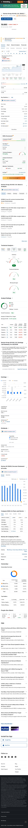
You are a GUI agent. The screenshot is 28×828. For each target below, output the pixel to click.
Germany (25, 559)
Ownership (12, 48)
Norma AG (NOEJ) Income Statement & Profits (12, 467)
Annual (2, 474)
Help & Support (4, 769)
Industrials (24, 554)
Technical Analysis (7, 245)
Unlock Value (23, 83)
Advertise (3, 766)
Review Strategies (8, 40)
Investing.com (3, 236)
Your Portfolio (18, 769)
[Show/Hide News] (9, 51)
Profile (7, 48)
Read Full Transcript (22, 369)
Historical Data (19, 48)
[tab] (3, 250)
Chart (8, 45)
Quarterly (8, 474)
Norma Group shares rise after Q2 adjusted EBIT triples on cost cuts (13, 234)
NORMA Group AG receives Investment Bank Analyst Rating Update (12, 200)
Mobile (16, 766)
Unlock (14, 531)
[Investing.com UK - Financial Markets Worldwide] (7, 2)
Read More (3, 546)
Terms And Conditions (5, 812)
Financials (23, 45)
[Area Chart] (4, 51)
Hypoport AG (4, 614)
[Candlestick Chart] (2, 51)
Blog (16, 763)
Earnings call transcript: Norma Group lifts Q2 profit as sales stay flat (12, 225)
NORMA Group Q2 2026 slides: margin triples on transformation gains (13, 208)
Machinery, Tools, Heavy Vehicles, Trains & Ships (17, 550)
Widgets (17, 771)
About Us (3, 763)
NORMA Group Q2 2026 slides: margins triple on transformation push (13, 217)
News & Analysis (15, 45)
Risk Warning (3, 820)
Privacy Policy (3, 816)
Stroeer (14, 614)
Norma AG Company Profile (10, 536)
